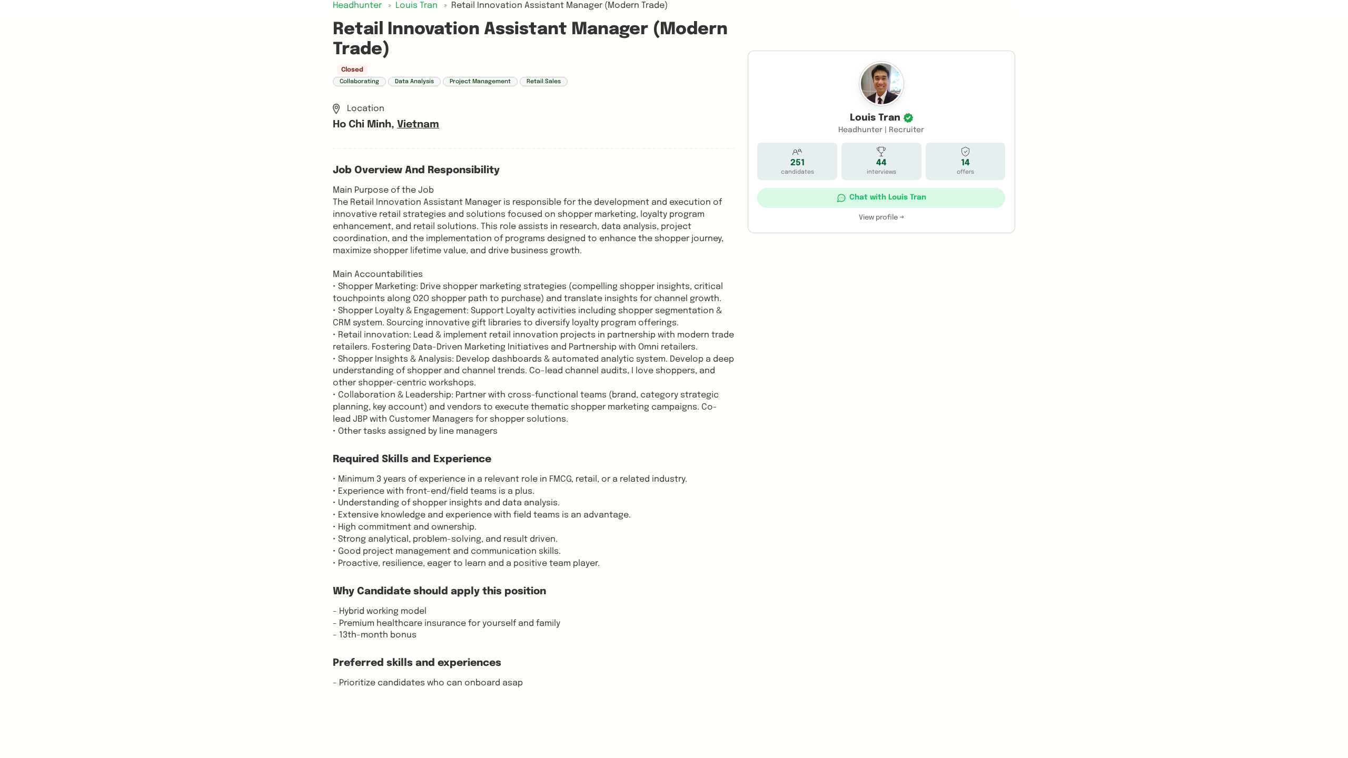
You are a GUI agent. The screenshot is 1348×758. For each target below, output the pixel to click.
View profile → (881, 217)
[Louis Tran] (881, 84)
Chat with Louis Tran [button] (887, 197)
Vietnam (418, 124)
